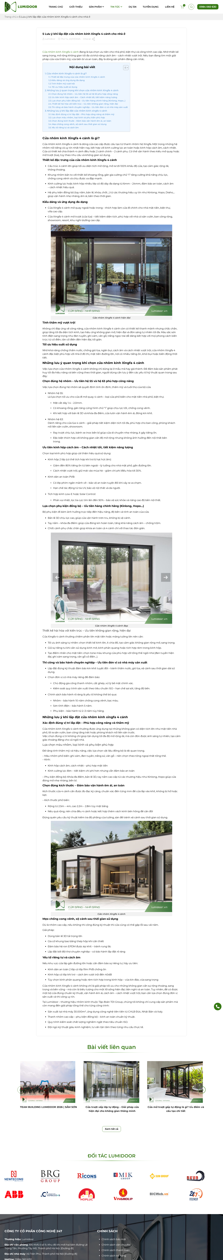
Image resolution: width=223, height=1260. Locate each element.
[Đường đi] (67, 1248)
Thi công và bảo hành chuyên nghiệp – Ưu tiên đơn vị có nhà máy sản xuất (90, 107)
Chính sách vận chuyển (116, 1244)
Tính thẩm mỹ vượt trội (63, 83)
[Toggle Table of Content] (124, 67)
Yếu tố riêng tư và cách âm (65, 127)
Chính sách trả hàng (114, 1255)
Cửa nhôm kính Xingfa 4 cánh (60, 51)
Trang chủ (56, 6)
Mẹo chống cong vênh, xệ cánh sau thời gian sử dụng (79, 124)
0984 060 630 (207, 6)
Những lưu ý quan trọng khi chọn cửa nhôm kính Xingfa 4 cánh (82, 90)
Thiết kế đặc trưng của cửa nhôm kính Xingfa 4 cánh (78, 77)
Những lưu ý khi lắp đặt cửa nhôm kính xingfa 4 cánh (77, 110)
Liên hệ (169, 6)
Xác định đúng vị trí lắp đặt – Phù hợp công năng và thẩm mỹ (82, 114)
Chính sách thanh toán (116, 1250)
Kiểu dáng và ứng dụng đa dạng (68, 80)
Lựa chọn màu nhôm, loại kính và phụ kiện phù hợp (78, 117)
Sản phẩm (95, 6)
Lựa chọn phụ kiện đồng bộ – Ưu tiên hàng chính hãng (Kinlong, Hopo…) (88, 100)
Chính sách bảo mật (114, 1239)
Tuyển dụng (151, 6)
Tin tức (115, 6)
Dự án (132, 6)
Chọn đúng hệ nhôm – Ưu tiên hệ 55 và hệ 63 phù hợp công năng (84, 94)
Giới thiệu (76, 6)
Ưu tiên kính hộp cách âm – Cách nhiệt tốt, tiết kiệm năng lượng (84, 97)
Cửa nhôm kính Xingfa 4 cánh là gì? (67, 73)
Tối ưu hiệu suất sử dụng (64, 87)
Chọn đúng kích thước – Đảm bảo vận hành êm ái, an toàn (81, 121)
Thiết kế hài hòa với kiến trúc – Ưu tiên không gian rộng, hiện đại (85, 104)
